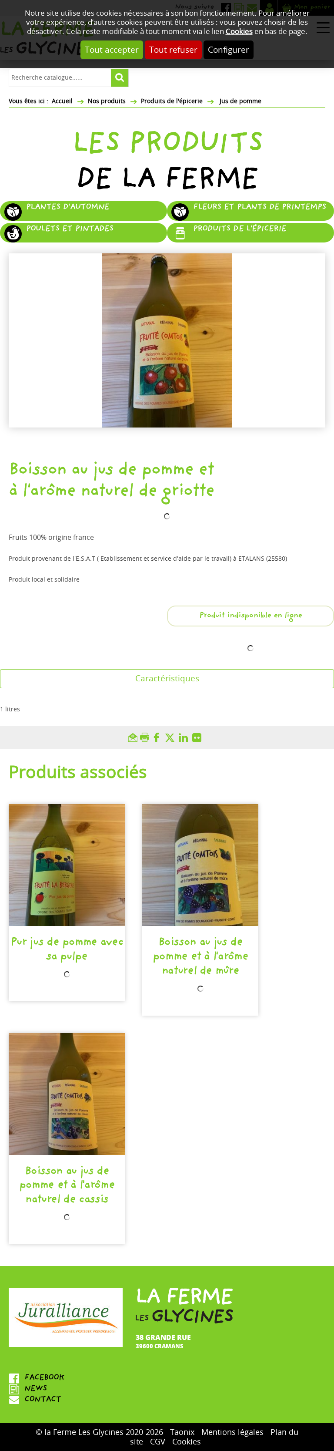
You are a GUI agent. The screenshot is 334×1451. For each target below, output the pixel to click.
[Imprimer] (146, 738)
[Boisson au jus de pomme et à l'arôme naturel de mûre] (200, 865)
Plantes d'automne (67, 208)
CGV (157, 1442)
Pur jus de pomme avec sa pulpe (67, 950)
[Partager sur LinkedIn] (185, 738)
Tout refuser (173, 50)
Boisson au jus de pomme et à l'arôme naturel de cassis (67, 1186)
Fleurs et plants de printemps (259, 208)
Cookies (239, 31)
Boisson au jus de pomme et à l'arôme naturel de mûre (200, 957)
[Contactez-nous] (67, 1400)
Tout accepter (112, 50)
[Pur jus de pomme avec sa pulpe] (67, 865)
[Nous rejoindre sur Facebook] (67, 1378)
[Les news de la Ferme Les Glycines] (67, 1389)
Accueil (62, 101)
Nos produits (107, 101)
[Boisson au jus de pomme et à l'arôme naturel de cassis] (67, 1094)
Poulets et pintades (70, 230)
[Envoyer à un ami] (134, 738)
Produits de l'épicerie (172, 101)
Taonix (182, 1432)
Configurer (228, 50)
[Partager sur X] (172, 738)
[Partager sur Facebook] (158, 738)
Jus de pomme (239, 101)
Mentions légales (232, 1432)
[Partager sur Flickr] (199, 738)
